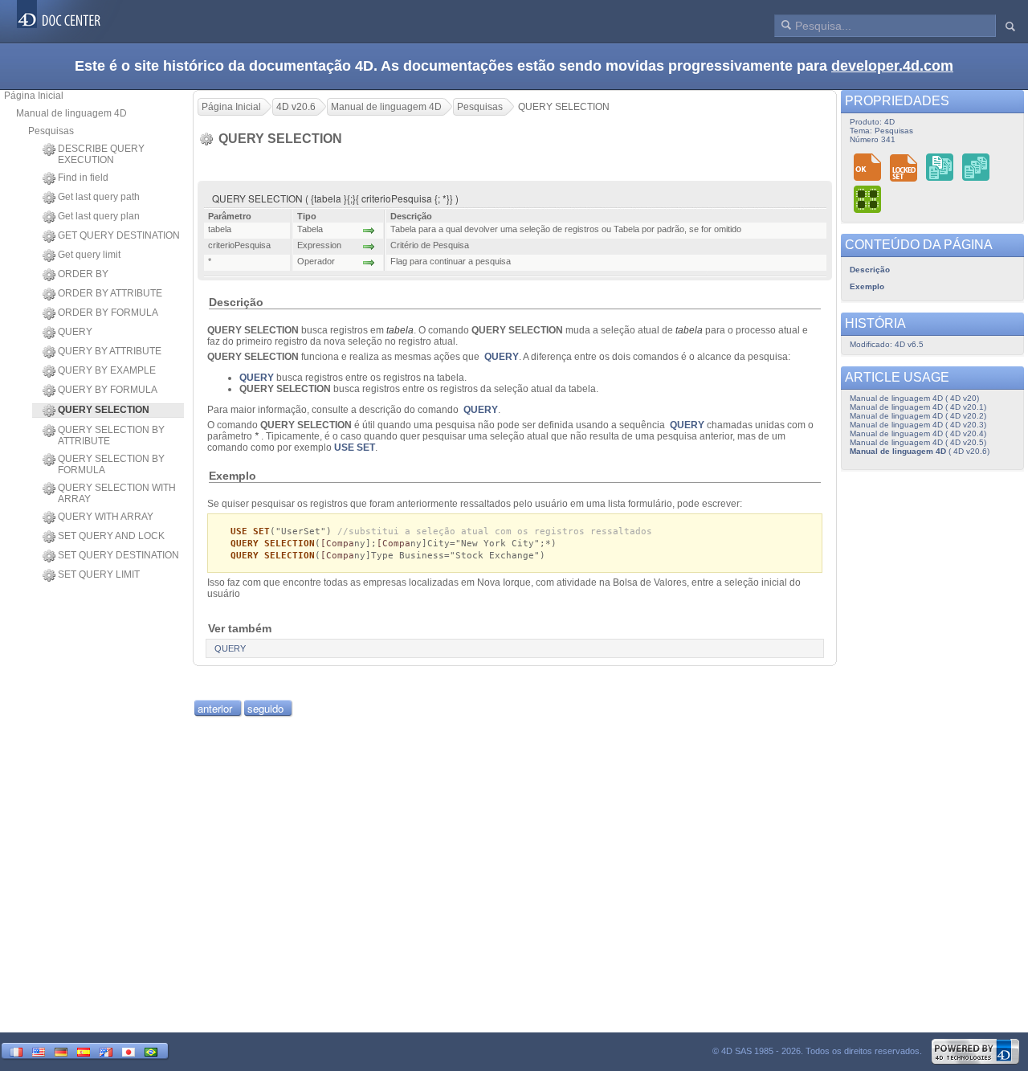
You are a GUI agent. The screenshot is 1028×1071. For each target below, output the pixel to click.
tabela (400, 330)
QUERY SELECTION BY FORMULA (111, 464)
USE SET (354, 447)
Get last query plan (99, 216)
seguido (265, 708)
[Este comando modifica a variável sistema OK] (868, 166)
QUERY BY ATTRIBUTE (109, 351)
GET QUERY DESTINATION (119, 235)
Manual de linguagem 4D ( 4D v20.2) (918, 415)
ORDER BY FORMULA (108, 312)
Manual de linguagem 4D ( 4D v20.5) (918, 442)
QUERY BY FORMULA (107, 389)
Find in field (83, 177)
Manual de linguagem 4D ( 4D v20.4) (918, 433)
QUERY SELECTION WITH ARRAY (117, 493)
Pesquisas (51, 131)
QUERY (75, 331)
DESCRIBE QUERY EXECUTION (101, 154)
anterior (215, 708)
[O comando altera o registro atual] (940, 166)
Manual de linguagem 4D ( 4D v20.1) (918, 407)
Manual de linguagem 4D (71, 113)
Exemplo (867, 286)
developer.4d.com (892, 66)
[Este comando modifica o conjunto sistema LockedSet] (904, 166)
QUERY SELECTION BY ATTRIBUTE (111, 435)
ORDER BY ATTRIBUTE (110, 293)
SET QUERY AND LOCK (111, 536)
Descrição (870, 269)
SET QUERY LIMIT (99, 574)
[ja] (128, 1050)
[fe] (106, 1050)
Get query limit (89, 254)
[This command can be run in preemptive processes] (868, 198)
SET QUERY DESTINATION (118, 555)
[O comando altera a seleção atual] (976, 166)
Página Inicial (33, 95)
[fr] (16, 1050)
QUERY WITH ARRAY (105, 516)
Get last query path (99, 196)
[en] (38, 1050)
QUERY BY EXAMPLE (107, 370)
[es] (83, 1050)
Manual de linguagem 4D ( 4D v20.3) (918, 424)
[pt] (151, 1050)
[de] (61, 1050)
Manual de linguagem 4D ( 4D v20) (914, 398)
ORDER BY (83, 274)
